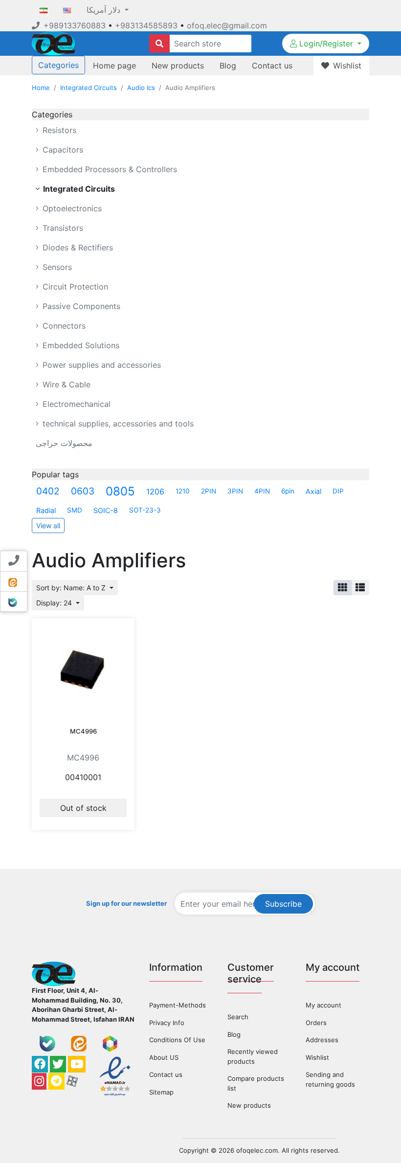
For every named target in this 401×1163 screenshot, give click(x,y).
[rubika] (110, 1043)
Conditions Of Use (177, 1040)
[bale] (47, 1043)
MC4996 (83, 731)
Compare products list (255, 1083)
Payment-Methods (177, 1005)
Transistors (61, 228)
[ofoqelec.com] (53, 42)
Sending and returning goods (330, 1079)
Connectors (63, 326)
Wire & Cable (65, 384)
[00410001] (83, 669)
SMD (74, 510)
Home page (114, 65)
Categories (58, 65)
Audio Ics (141, 87)
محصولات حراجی (64, 443)
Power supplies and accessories (100, 365)
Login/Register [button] (326, 43)
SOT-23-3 (145, 510)
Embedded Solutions (79, 345)
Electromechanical (75, 404)
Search (237, 1017)
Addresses (322, 1040)
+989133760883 (75, 25)
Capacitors (61, 150)
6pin (287, 491)
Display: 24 (55, 603)
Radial (46, 510)
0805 (120, 491)
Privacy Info (166, 1023)
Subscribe (283, 904)
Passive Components (80, 306)
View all (48, 525)
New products (178, 65)
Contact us (272, 65)
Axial (313, 491)
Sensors (56, 267)
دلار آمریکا (105, 10)
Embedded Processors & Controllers (108, 169)
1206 (155, 491)
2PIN (208, 491)
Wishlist (317, 1057)
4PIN (262, 491)
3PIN (235, 491)
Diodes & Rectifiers (76, 247)
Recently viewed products (252, 1056)
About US (163, 1057)
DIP (338, 491)
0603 (82, 491)
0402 (48, 491)
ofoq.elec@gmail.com (227, 25)
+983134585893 (146, 25)
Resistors (58, 130)
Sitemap (161, 1092)
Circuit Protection (74, 286)
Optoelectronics (71, 208)
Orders (316, 1023)
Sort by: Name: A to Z (72, 587)
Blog (228, 65)
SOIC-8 (105, 510)
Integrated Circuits (88, 87)
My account (323, 1005)
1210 (183, 491)
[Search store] (159, 43)
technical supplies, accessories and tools (117, 423)
